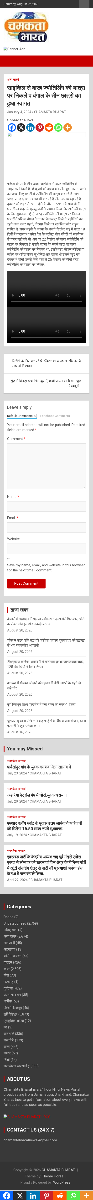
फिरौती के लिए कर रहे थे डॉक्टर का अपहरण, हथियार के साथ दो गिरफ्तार (46, 363)
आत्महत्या (9, 949)
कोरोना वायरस (12, 956)
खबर (7, 969)
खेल (6, 975)
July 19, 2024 (17, 835)
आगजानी (9, 943)
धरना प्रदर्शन (12, 995)
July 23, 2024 (17, 773)
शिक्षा (7, 1060)
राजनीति (9, 1034)
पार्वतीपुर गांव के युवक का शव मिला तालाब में (39, 766)
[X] (21, 127)
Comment (16, 439)
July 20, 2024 (17, 801)
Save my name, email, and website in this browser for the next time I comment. (46, 567)
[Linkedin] (30, 127)
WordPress (62, 1182)
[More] (67, 127)
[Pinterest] (40, 127)
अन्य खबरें (13, 79)
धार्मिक (8, 1001)
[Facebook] (12, 127)
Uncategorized (15, 923)
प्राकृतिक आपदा (14, 1021)
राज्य (7, 1047)
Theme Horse (52, 1176)
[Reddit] (49, 127)
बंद (5, 1027)
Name (13, 497)
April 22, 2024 (17, 880)
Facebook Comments (55, 416)
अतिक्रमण (10, 930)
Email (12, 518)
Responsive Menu (84, 4)
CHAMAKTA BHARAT (50, 112)
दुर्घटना (8, 988)
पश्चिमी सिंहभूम (13, 1008)
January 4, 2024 (19, 112)
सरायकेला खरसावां (16, 761)
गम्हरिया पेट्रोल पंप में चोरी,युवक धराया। (37, 795)
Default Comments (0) (22, 416)
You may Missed (25, 749)
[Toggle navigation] (10, 61)
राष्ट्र (7, 1053)
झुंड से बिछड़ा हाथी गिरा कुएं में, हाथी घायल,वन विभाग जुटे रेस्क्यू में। (45, 383)
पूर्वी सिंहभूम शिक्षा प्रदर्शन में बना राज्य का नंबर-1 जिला (41, 704)
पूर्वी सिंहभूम (10, 1014)
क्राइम (8, 962)
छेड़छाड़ (8, 982)
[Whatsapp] (58, 127)
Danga (8, 917)
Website (13, 539)
